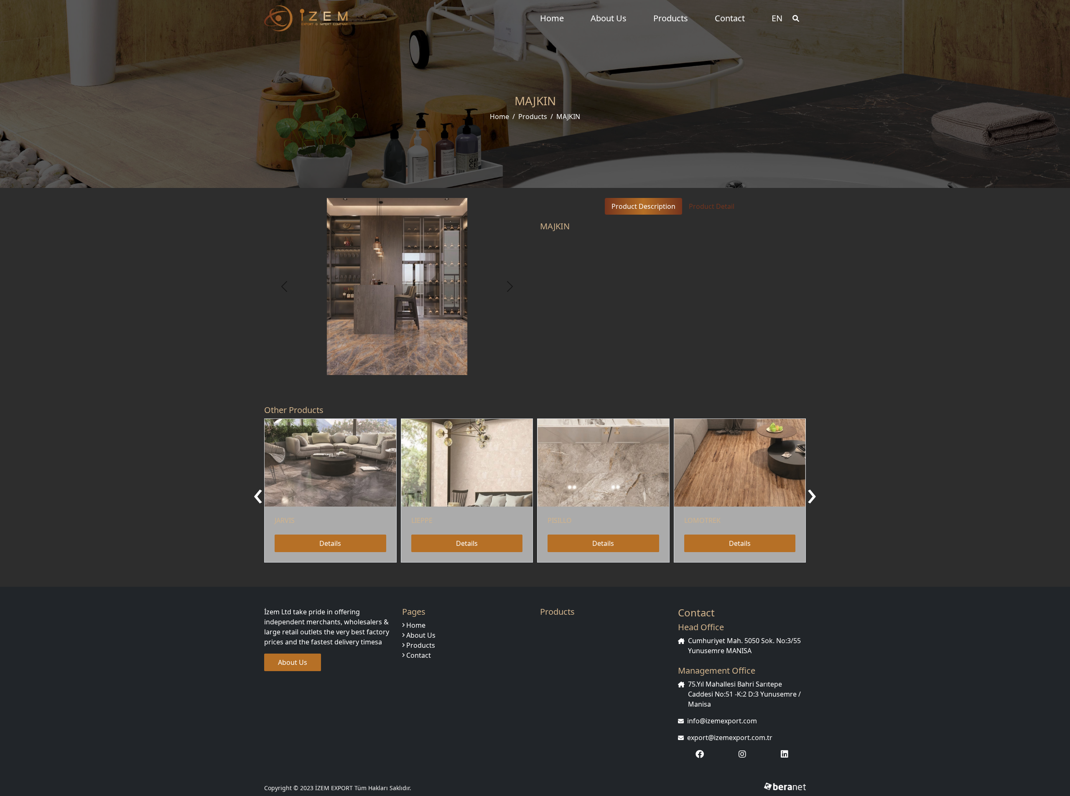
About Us (609, 18)
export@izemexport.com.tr (729, 737)
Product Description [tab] (643, 206)
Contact (730, 18)
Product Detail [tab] (711, 206)
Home (552, 18)
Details (330, 543)
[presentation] (258, 492)
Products (670, 18)
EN (777, 18)
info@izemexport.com (722, 720)
